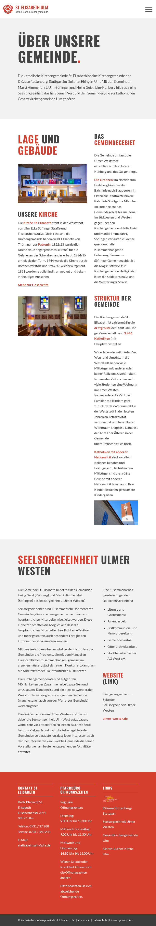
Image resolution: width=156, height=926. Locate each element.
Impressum (83, 920)
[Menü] (149, 9)
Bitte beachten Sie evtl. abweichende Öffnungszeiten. (76, 891)
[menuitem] (149, 9)
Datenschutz (99, 920)
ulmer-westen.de (115, 718)
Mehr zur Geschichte (33, 285)
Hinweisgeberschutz (121, 920)
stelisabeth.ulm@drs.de (34, 845)
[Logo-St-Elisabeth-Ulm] (25, 9)
